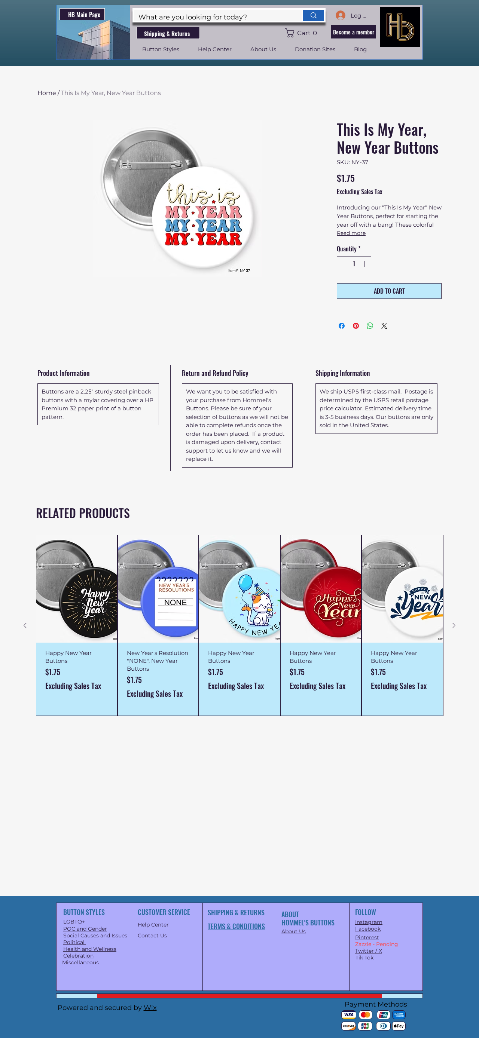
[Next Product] (453, 625)
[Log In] (340, 15)
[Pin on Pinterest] (355, 325)
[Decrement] (343, 264)
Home (46, 93)
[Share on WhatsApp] (370, 325)
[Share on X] (384, 325)
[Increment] (365, 264)
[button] (302, 32)
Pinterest (367, 937)
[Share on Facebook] (341, 325)
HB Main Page (84, 14)
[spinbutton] (354, 264)
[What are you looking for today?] (313, 15)
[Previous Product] (25, 625)
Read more (351, 233)
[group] (239, 625)
